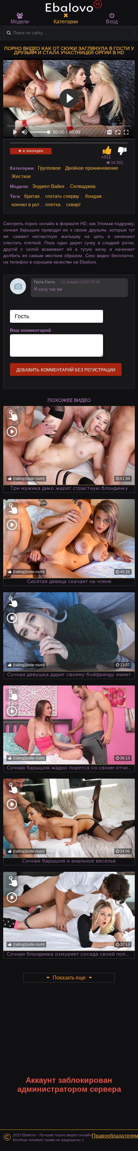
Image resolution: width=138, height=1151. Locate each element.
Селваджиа (82, 186)
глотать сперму (62, 196)
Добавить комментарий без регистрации (65, 370)
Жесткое (21, 176)
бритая (31, 196)
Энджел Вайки (48, 186)
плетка (52, 204)
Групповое (49, 168)
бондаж (93, 196)
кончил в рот (25, 204)
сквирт (73, 204)
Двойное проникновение (91, 168)
